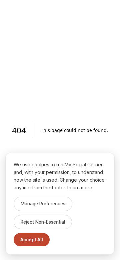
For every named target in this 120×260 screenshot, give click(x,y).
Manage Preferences (43, 203)
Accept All (31, 239)
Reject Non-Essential (43, 222)
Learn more (79, 187)
